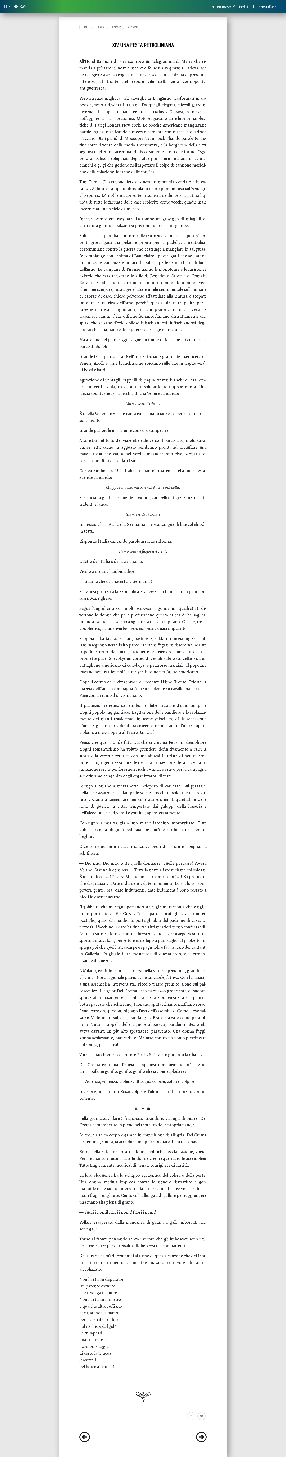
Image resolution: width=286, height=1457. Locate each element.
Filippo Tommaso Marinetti (101, 27)
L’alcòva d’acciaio (117, 27)
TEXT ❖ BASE (16, 6)
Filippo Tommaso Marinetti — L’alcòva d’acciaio (242, 6)
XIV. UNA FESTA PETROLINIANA (133, 27)
